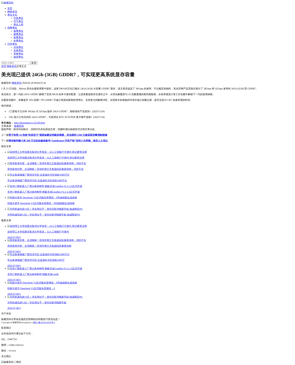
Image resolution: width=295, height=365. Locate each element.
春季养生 (18, 31)
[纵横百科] (7, 2)
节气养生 (18, 21)
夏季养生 (18, 34)
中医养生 (18, 18)
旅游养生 (18, 57)
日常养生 (12, 44)
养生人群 (18, 24)
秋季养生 (18, 37)
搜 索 (33, 63)
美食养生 (18, 53)
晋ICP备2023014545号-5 (44, 322)
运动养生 (18, 47)
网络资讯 (12, 11)
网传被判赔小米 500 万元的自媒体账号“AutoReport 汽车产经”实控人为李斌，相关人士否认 (58, 140)
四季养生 (12, 27)
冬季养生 (18, 40)
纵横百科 (19, 126)
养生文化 (12, 15)
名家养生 (18, 50)
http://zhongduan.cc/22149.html (29, 122)
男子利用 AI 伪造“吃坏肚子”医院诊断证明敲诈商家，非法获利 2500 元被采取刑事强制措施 (58, 135)
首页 (9, 8)
